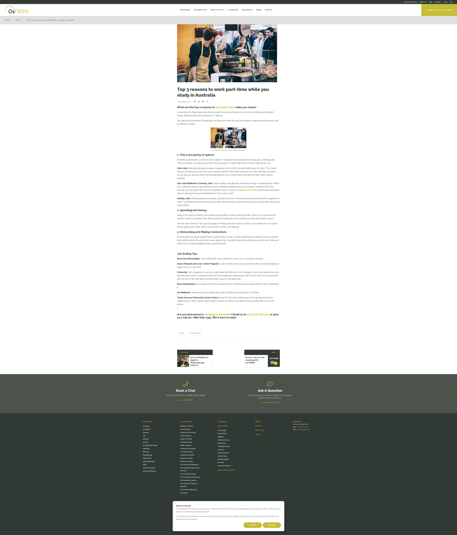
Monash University (186, 458)
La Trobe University (186, 452)
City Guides (184, 493)
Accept (252, 525)
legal (203, 512)
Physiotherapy (147, 455)
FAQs (430, 2)
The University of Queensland (190, 477)
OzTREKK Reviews (224, 446)
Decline (271, 525)
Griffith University (185, 445)
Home (7, 20)
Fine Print (221, 462)
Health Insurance (223, 453)
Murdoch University (186, 461)
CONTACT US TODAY (273, 402)
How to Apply (222, 430)
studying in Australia (246, 190)
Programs (148, 422)
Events (258, 426)
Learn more (188, 400)
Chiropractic (147, 429)
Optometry (146, 448)
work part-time (225, 107)
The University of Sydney (188, 480)
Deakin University (186, 439)
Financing (221, 450)
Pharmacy (146, 452)
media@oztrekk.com (303, 429)
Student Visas (222, 456)
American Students (224, 466)
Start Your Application (439, 10)
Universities (186, 422)
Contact (438, 2)
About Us (423, 2)
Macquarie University (187, 455)
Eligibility (221, 437)
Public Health (147, 458)
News (18, 20)
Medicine (146, 439)
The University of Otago (188, 474)
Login (446, 2)
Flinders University (186, 442)
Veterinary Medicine (149, 471)
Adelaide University (186, 426)
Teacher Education (149, 468)
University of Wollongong (188, 489)
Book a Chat (222, 443)
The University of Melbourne (189, 465)
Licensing (222, 422)
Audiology (146, 426)
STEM (145, 465)
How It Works (222, 433)
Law (144, 436)
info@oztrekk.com (302, 427)
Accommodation (223, 459)
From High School (410, 2)
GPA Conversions (223, 440)
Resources (223, 426)
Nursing (145, 442)
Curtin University (185, 436)
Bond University (185, 429)
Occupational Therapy (150, 445)
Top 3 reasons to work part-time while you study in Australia (50, 20)
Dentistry (146, 432)
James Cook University (188, 448)
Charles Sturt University (188, 432)
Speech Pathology (149, 461)
